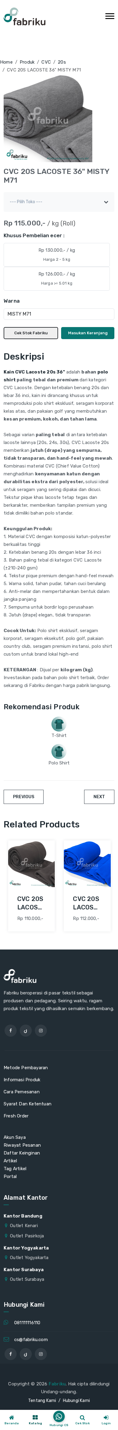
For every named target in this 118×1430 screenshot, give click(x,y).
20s (62, 62)
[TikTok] (26, 1031)
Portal (10, 1176)
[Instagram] (41, 1031)
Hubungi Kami (76, 1400)
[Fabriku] (24, 16)
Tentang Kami (42, 1400)
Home (6, 62)
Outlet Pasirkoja (27, 1236)
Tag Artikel (15, 1168)
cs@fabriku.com (31, 1339)
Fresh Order (16, 1116)
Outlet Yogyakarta (29, 1257)
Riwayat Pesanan (22, 1145)
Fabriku (57, 1384)
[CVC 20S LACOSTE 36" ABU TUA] (31, 863)
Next (99, 796)
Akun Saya (15, 1137)
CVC (46, 62)
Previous (23, 796)
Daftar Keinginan (22, 1153)
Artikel (10, 1161)
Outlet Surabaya (27, 1279)
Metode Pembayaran (26, 1067)
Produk (27, 62)
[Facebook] (11, 1031)
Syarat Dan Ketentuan (27, 1104)
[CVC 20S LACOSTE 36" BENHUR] (87, 863)
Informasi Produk (22, 1079)
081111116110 (27, 1322)
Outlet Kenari (24, 1225)
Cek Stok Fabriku (31, 333)
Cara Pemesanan (22, 1092)
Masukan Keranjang (88, 333)
